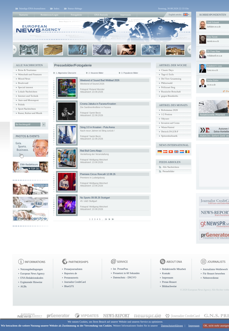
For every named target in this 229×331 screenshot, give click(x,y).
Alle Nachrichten (171, 167)
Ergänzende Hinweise (31, 282)
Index (56, 8)
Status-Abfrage (75, 8)
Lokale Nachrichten (27, 91)
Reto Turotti (212, 37)
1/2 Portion (166, 114)
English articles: (175, 14)
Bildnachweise (169, 286)
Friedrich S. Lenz (214, 66)
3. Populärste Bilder (129, 73)
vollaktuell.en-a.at (214, 55)
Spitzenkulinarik (169, 136)
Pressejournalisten (73, 269)
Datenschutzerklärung (172, 325)
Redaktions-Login (49, 14)
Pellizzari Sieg (168, 87)
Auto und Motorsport (28, 100)
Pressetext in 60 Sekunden (126, 273)
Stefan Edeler (212, 80)
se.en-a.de (211, 84)
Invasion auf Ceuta (170, 123)
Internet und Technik (28, 96)
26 (106, 219)
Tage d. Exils (167, 74)
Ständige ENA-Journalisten (32, 8)
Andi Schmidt (213, 22)
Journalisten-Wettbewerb (215, 269)
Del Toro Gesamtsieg (171, 79)
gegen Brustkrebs (169, 96)
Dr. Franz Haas (213, 51)
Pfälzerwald (166, 83)
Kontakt (166, 273)
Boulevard (23, 83)
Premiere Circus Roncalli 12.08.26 (97, 174)
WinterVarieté (167, 127)
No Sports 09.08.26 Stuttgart (95, 197)
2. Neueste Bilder (96, 73)
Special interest (25, 87)
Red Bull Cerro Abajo (91, 150)
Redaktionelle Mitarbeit (174, 269)
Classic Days (167, 70)
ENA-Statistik (101, 14)
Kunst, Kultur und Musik (30, 113)
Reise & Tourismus (27, 70)
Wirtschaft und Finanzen (30, 74)
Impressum (193, 325)
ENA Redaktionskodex (31, 277)
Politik (21, 104)
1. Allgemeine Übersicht (66, 73)
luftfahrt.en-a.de (214, 26)
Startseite (23, 14)
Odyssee (165, 118)
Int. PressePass (120, 268)
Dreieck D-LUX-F (169, 131)
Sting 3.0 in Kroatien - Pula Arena (97, 127)
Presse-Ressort (169, 281)
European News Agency (32, 273)
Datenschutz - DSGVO (124, 277)
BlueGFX (69, 286)
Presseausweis (71, 277)
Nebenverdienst (210, 277)
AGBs (23, 286)
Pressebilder (168, 171)
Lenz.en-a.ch (212, 70)
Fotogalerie (76, 14)
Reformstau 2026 (169, 110)
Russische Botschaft (171, 91)
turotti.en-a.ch (213, 41)
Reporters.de (70, 273)
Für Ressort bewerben (214, 273)
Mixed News (24, 79)
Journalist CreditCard (75, 281)
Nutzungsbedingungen (31, 269)
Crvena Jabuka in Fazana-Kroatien (98, 103)
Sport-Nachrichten (27, 109)
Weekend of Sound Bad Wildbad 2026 (99, 80)
